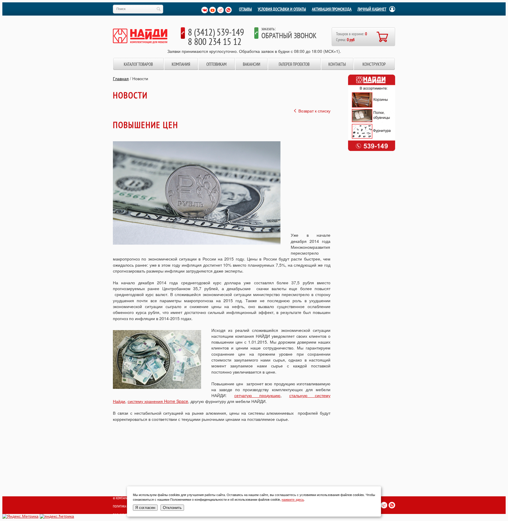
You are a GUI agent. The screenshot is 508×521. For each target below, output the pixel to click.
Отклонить (172, 507)
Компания (181, 64)
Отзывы (245, 9)
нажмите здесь (293, 499)
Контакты (337, 64)
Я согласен (145, 507)
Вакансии (251, 64)
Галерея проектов (294, 64)
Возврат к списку (314, 111)
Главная (121, 78)
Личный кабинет (371, 9)
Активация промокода (332, 9)
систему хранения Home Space (158, 401)
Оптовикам (216, 64)
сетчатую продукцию (257, 395)
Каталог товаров (138, 64)
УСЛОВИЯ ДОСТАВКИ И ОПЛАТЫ (282, 9)
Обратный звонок (289, 35)
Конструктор (374, 64)
